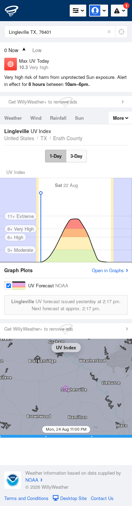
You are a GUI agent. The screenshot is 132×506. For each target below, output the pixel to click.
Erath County (67, 138)
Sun (79, 117)
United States (19, 138)
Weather (13, 117)
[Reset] (109, 32)
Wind (36, 117)
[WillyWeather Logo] (15, 10)
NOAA (31, 479)
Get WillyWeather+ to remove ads (42, 101)
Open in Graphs (108, 270)
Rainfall (58, 117)
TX (43, 138)
